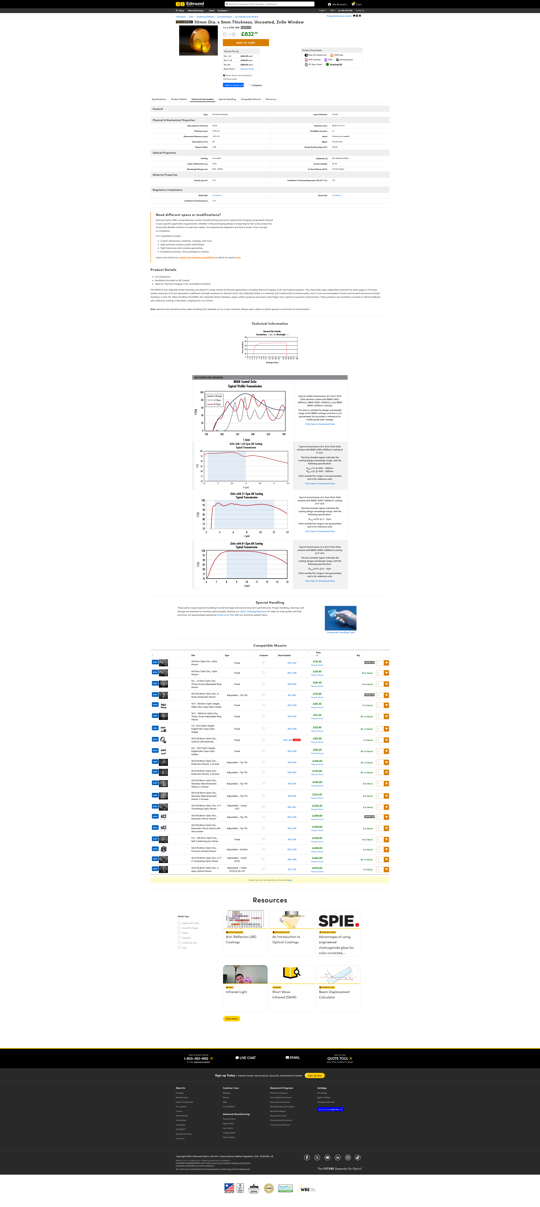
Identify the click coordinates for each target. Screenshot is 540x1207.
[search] (269, 4)
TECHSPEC (181, 1129)
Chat (231, 614)
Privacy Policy (182, 1160)
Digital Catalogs (323, 1097)
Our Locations (181, 1106)
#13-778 (292, 869)
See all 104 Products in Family (340, 16)
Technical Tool (189, 942)
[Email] (354, 15)
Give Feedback (229, 1106)
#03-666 (292, 751)
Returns (226, 1097)
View (214, 200)
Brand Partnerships (184, 1134)
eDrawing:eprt (346, 59)
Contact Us (360, 10)
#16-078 (292, 839)
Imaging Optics (229, 1132)
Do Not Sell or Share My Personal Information (231, 1163)
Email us (222, 614)
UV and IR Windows (224, 16)
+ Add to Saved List (233, 85)
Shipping (226, 1093)
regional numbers (202, 1062)
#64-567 (292, 662)
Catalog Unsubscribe (325, 1102)
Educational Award (277, 1111)
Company (223, 10)
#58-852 (292, 762)
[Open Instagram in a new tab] (348, 1158)
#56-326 (292, 828)
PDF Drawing (314, 59)
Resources (271, 99)
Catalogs (322, 1093)
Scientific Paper (190, 927)
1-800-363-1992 (346, 10)
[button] (347, 10)
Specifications (159, 99)
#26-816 (292, 783)
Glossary (186, 937)
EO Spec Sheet (315, 64)
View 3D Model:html (317, 55)
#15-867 (292, 695)
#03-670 (292, 716)
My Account (339, 4)
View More (231, 1018)
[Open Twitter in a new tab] (317, 1158)
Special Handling (227, 99)
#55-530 (292, 705)
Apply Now (329, 1109)
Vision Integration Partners (281, 1097)
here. (238, 257)
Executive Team (182, 1097)
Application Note (190, 922)
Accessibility (225, 1160)
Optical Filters (228, 1123)
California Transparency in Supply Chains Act (195, 1166)
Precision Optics (229, 1119)
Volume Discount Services (280, 1102)
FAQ (184, 947)
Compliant (216, 195)
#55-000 (291, 849)
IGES (329, 59)
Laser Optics (228, 1128)
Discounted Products (278, 1115)
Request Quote (247, 68)
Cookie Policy (195, 1160)
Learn (212, 10)
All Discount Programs (279, 1093)
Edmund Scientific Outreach (281, 1120)
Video (185, 932)
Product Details (179, 99)
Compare (256, 85)
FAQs (225, 1102)
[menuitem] (183, 10)
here (289, 879)
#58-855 (291, 772)
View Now (245, 944)
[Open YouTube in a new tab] (327, 1158)
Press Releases (182, 1115)
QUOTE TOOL (337, 1058)
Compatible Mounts (251, 99)
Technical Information (203, 99)
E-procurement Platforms (280, 1124)
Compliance (180, 1124)
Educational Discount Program (282, 1106)
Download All (336, 64)
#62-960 (292, 859)
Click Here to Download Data (320, 423)
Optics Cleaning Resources (253, 611)
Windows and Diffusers (205, 16)
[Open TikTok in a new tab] (358, 1158)
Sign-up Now (315, 1075)
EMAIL (295, 1057)
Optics (191, 16)
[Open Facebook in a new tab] (307, 1158)
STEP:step (338, 55)
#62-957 (292, 807)
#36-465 (287, 739)
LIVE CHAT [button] (248, 1058)
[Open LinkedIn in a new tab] (338, 1158)
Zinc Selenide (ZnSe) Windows (246, 16)
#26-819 (292, 795)
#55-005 (291, 816)
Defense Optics (229, 1137)
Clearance (296, 740)
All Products (181, 16)
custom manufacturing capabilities (196, 257)
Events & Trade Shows (184, 1102)
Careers (179, 1111)
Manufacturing (195, 10)
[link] (358, 2)
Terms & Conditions (210, 1160)
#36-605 (292, 684)
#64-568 (291, 672)
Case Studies (181, 1120)
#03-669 (292, 728)
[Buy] (386, 662)
